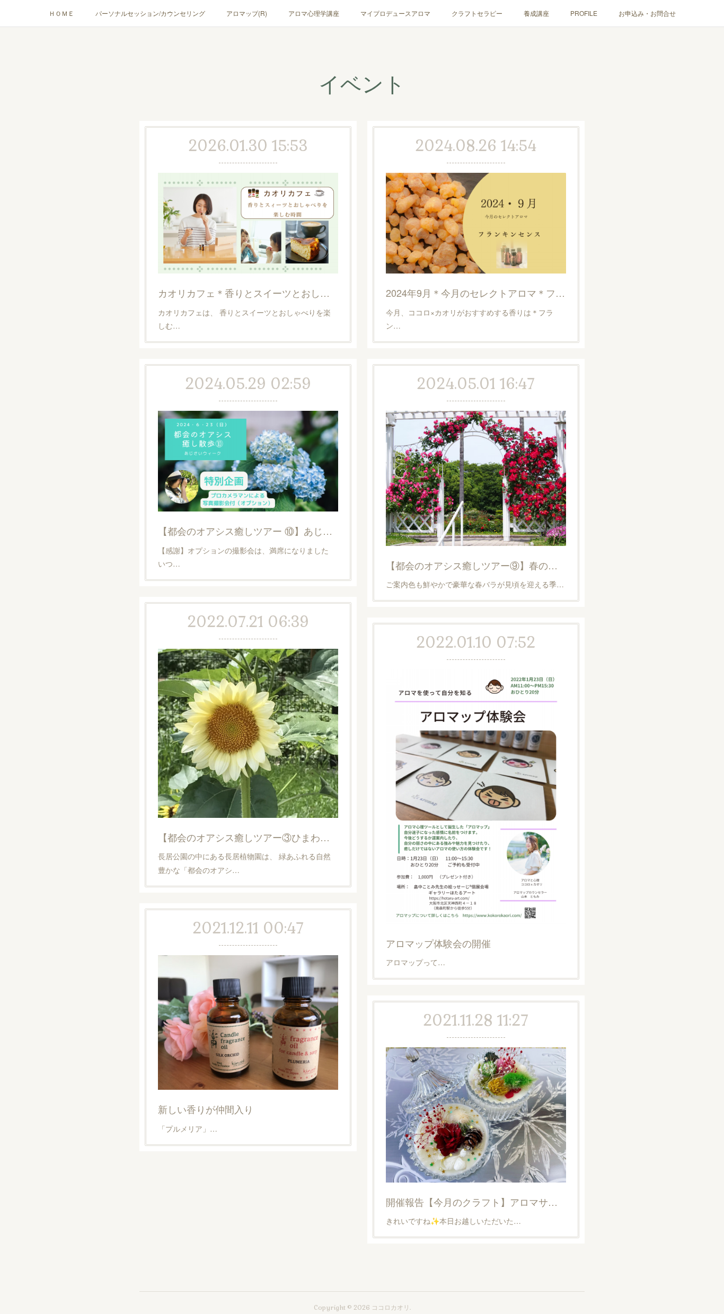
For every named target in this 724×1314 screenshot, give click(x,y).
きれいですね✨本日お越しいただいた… (453, 1220)
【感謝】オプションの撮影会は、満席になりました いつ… (247, 557)
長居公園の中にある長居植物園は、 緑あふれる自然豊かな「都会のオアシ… (244, 863)
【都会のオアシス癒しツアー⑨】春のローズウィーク (476, 565)
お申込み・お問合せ (647, 12)
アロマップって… (415, 962)
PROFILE (583, 12)
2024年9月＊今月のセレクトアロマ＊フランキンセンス (476, 292)
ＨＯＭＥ (61, 12)
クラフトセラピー (477, 12)
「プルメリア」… (187, 1128)
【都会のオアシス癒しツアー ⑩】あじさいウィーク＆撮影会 (248, 530)
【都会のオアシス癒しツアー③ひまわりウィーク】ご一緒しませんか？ (248, 837)
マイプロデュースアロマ (395, 12)
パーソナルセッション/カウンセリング (150, 12)
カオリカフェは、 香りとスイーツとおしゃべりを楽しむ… (244, 319)
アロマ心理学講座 (313, 12)
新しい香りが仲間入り (205, 1109)
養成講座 (536, 12)
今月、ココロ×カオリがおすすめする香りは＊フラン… (469, 319)
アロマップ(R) (246, 12)
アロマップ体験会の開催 (438, 943)
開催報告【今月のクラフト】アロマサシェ (476, 1202)
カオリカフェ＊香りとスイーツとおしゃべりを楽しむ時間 (248, 292)
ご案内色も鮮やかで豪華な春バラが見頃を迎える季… (475, 584)
